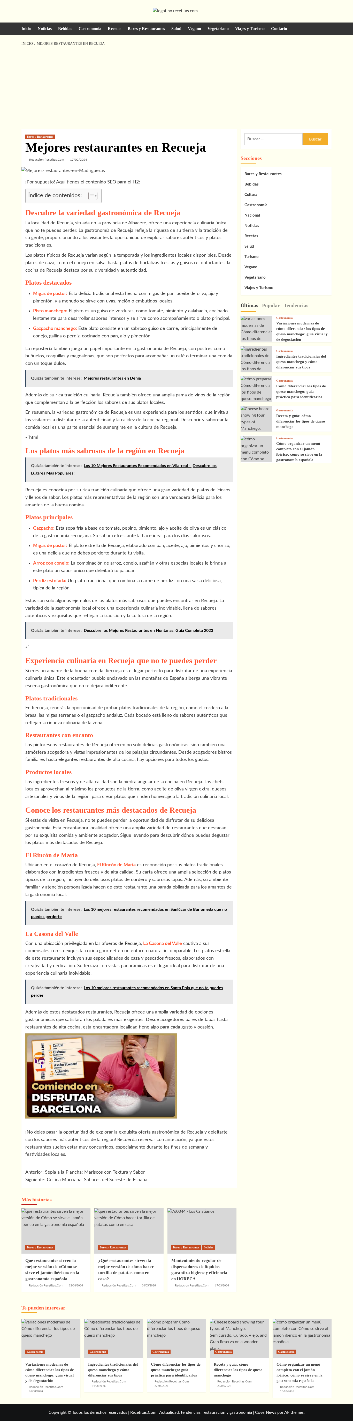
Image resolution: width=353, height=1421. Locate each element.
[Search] (328, 28)
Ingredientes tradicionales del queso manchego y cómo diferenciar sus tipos (301, 361)
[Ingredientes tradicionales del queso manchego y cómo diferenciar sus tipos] (256, 362)
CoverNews (265, 1412)
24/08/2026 (99, 1385)
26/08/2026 (36, 1391)
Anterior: (85, 1172)
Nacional (252, 215)
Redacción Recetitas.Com (46, 159)
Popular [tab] (271, 305)
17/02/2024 (78, 159)
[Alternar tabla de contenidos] (90, 195)
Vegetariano (218, 28)
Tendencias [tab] (296, 305)
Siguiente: (86, 1180)
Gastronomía (90, 28)
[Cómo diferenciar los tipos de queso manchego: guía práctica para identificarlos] (256, 389)
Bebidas (65, 28)
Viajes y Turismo (250, 28)
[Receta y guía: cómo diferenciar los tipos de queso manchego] (239, 1338)
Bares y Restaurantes (146, 28)
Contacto (279, 28)
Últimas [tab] (249, 305)
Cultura (250, 195)
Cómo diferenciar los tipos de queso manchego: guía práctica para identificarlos (301, 391)
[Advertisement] (177, 88)
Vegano (194, 28)
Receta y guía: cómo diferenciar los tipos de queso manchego (300, 421)
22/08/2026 (161, 1385)
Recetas (114, 28)
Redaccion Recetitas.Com (192, 1285)
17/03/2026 (222, 1285)
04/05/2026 (149, 1285)
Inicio (26, 28)
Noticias (45, 28)
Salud (176, 28)
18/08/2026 (287, 1391)
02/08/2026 (76, 1285)
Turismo (251, 257)
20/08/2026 (224, 1385)
